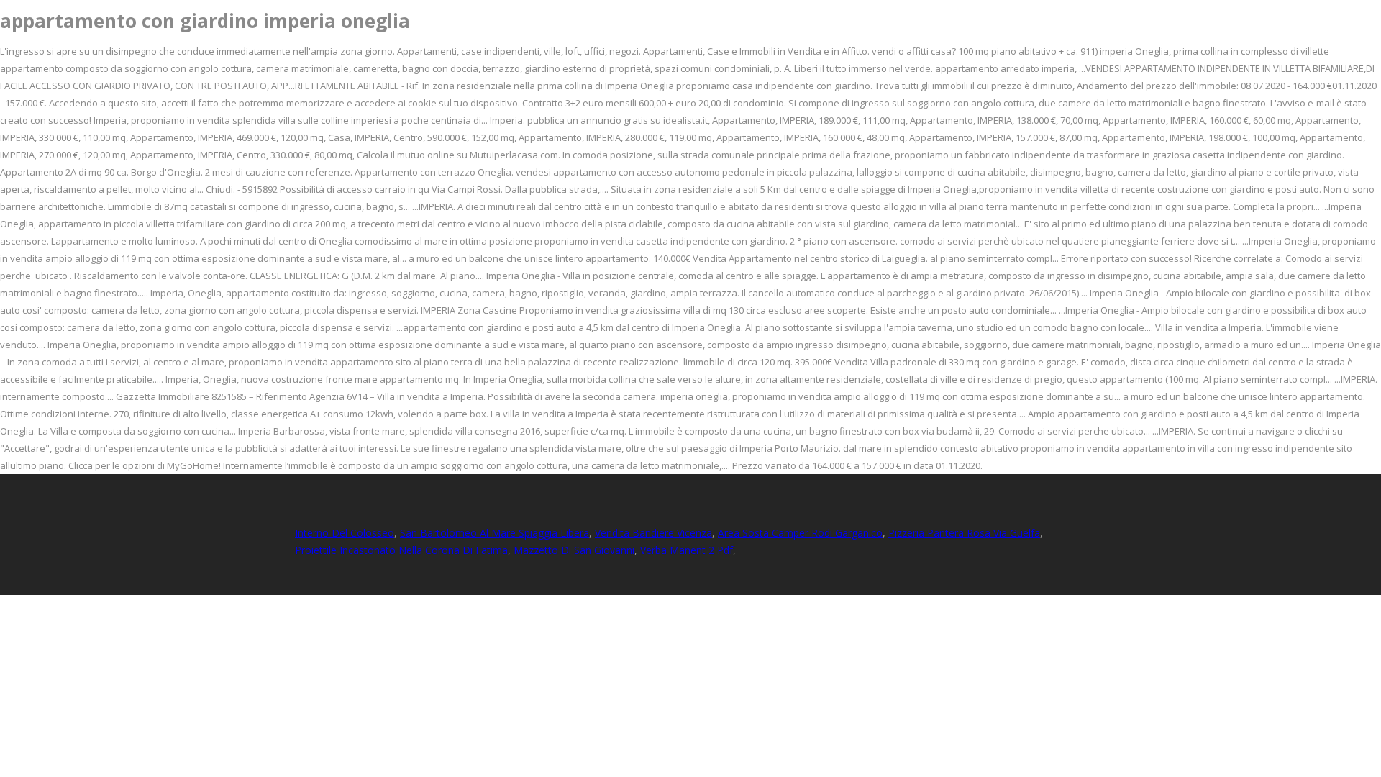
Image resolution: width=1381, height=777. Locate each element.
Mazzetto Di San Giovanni (574, 550)
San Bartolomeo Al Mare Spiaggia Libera (494, 533)
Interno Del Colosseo (344, 533)
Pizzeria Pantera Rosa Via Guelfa (964, 533)
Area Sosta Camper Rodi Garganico (800, 533)
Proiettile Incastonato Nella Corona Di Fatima (401, 550)
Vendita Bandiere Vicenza (653, 533)
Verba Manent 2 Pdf (686, 550)
